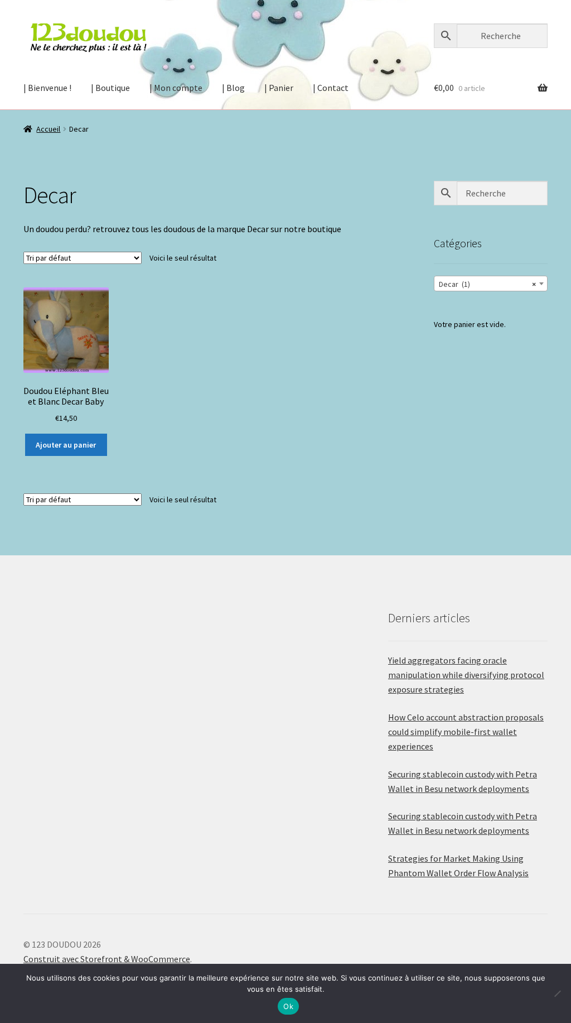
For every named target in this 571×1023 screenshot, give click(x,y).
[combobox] (491, 283)
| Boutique (110, 87)
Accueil (48, 129)
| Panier (278, 87)
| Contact (331, 87)
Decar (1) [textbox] (487, 284)
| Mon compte (175, 87)
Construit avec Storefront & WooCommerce (106, 958)
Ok (288, 1006)
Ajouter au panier (66, 445)
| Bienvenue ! (47, 87)
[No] (557, 993)
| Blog (233, 87)
